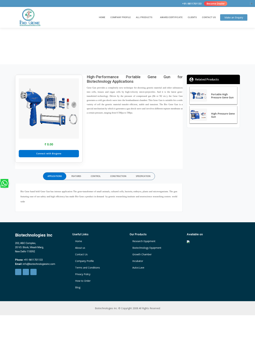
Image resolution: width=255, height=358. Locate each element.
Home (102, 17)
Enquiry (233, 17)
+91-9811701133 (191, 3)
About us (80, 248)
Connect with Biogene (48, 153)
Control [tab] (96, 176)
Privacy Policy (82, 274)
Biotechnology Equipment (146, 248)
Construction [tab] (118, 176)
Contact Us (209, 17)
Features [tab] (76, 176)
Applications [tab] (55, 176)
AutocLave (138, 267)
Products (113, 47)
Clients (192, 17)
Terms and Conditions (87, 267)
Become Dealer (216, 3)
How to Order (83, 281)
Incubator (137, 261)
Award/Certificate (171, 17)
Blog (77, 287)
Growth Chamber (142, 254)
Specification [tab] (143, 176)
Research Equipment (143, 241)
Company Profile (120, 17)
